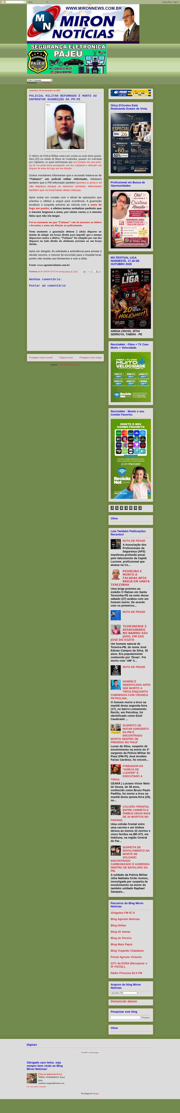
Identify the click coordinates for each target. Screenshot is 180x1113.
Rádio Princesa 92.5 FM (126, 973)
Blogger (96, 1093)
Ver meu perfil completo (36, 1087)
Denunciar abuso (124, 1001)
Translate (46, 83)
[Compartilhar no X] (94, 271)
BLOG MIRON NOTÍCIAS (51, 1074)
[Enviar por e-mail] (89, 271)
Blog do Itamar (120, 931)
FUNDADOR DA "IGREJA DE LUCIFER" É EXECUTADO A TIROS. (127, 772)
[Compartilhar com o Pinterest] (99, 271)
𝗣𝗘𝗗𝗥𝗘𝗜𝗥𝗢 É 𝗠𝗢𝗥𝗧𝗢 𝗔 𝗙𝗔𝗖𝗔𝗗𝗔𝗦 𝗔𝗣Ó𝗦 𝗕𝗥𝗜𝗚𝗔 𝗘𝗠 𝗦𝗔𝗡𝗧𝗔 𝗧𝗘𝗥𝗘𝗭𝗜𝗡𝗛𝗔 (130, 578)
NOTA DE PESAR (134, 540)
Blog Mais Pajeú (121, 944)
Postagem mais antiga (90, 357)
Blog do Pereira (121, 938)
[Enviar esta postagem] (84, 272)
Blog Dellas (118, 925)
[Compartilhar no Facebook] (97, 271)
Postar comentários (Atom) (69, 365)
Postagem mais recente (41, 357)
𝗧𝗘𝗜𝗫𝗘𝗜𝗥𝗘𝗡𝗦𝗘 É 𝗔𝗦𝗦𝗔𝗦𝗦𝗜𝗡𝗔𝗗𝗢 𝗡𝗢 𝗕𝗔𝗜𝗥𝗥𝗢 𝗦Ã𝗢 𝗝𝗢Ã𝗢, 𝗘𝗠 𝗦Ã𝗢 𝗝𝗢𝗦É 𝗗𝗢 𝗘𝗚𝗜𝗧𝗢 (129, 633)
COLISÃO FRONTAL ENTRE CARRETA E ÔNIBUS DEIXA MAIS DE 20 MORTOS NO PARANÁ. (130, 813)
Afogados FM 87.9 (123, 912)
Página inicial (66, 357)
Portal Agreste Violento (126, 957)
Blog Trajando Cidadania (127, 950)
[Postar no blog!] (91, 271)
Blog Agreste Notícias (125, 919)
